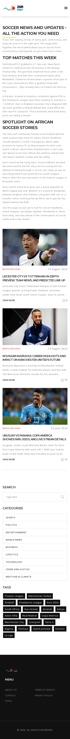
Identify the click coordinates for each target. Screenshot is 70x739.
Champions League (30, 602)
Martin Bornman (12, 269)
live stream (31, 609)
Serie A (49, 622)
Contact (10, 695)
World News (14, 539)
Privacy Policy (44, 695)
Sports (10, 517)
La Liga (9, 635)
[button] (66, 8)
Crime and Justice (18, 569)
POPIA (8, 701)
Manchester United (40, 595)
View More (9, 300)
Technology (14, 561)
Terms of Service (45, 689)
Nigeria (9, 628)
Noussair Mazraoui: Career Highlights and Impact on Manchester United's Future (34, 357)
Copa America (50, 615)
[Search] (62, 497)
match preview (41, 628)
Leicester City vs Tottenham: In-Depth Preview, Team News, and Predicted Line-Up (34, 278)
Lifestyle (12, 554)
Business (12, 547)
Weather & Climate (18, 576)
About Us (11, 689)
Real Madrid (29, 615)
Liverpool (34, 622)
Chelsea (23, 628)
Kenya (61, 609)
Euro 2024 (52, 602)
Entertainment (16, 532)
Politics (11, 524)
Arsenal (47, 609)
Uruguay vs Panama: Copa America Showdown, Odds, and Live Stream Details (34, 437)
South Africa (12, 609)
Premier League (14, 595)
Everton (60, 628)
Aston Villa (11, 615)
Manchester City (14, 622)
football (9, 602)
